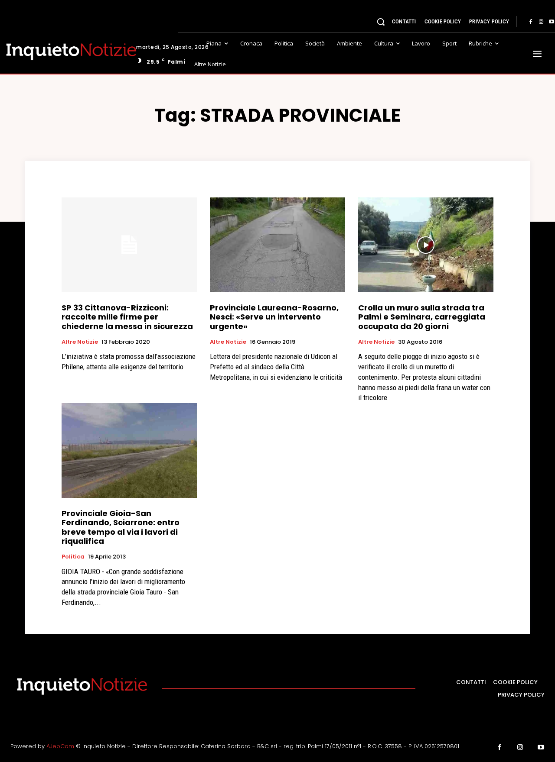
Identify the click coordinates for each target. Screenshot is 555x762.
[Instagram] (541, 22)
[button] (380, 21)
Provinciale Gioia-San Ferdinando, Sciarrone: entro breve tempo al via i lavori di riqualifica (121, 527)
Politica (73, 556)
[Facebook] (531, 22)
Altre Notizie (80, 342)
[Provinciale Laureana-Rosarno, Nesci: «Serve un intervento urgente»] (277, 244)
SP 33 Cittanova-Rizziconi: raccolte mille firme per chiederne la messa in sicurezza (127, 317)
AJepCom (60, 746)
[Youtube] (541, 747)
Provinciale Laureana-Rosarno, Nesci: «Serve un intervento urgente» (274, 317)
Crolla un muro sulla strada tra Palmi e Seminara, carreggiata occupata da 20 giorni (421, 317)
